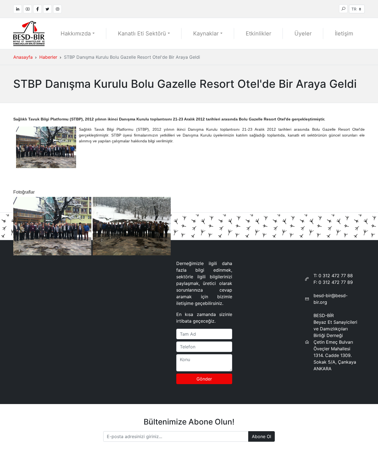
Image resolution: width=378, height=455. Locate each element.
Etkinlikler (258, 33)
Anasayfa (23, 57)
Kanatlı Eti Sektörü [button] (142, 33)
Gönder (204, 379)
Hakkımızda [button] (76, 33)
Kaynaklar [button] (206, 33)
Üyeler (303, 33)
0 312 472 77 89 (336, 282)
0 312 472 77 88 (336, 275)
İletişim (344, 33)
